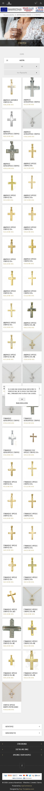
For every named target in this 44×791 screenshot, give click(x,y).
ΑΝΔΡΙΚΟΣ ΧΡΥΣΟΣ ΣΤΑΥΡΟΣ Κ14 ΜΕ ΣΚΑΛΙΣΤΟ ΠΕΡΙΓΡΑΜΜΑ (32, 357)
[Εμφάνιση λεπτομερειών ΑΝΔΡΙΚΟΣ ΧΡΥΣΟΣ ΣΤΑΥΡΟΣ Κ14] (32, 182)
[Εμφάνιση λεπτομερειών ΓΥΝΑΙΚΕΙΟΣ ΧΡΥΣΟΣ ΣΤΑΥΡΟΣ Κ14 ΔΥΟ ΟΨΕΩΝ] (11, 596)
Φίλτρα (22, 60)
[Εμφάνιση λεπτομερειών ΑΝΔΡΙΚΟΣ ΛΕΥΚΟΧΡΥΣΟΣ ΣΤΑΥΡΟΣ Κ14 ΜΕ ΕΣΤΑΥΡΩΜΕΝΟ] (32, 119)
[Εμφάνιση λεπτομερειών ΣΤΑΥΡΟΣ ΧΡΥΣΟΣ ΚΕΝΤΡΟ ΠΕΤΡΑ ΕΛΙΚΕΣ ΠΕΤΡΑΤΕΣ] (11, 692)
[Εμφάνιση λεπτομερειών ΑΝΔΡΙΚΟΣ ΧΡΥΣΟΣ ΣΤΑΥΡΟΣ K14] (32, 150)
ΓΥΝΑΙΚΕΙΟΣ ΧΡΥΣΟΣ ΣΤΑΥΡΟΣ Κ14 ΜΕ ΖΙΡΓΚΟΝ (30, 611)
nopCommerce (26, 786)
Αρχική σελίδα (9, 15)
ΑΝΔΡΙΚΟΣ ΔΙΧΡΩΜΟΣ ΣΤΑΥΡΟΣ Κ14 (10, 101)
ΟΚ (22, 399)
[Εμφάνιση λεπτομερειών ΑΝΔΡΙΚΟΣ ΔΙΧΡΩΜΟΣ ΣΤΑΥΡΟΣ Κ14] (11, 87)
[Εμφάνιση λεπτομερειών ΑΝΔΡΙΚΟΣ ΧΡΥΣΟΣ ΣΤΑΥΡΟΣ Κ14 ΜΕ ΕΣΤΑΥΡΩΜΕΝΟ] (11, 341)
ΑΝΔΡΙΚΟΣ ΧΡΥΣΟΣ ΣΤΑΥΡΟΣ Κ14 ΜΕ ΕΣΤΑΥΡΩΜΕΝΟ (9, 357)
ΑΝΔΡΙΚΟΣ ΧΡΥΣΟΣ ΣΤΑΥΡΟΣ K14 (30, 164)
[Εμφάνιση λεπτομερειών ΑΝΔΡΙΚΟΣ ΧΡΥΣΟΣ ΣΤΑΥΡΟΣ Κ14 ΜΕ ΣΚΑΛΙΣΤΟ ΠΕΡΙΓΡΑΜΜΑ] (32, 341)
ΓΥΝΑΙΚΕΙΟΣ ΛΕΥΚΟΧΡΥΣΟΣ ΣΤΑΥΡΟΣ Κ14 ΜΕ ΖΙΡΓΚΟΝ (11, 420)
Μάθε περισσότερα (22, 403)
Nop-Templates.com (26, 789)
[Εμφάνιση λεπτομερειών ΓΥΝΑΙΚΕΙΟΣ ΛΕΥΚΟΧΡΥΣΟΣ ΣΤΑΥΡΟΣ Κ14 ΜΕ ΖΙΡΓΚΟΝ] (11, 373)
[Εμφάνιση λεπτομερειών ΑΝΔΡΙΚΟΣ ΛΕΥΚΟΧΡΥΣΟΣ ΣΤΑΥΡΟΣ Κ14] (32, 87)
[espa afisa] (22, 12)
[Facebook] (22, 765)
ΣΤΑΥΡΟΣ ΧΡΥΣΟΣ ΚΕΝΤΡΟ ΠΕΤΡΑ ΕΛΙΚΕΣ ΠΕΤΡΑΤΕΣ (10, 707)
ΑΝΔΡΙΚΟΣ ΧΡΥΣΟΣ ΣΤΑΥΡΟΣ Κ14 (30, 196)
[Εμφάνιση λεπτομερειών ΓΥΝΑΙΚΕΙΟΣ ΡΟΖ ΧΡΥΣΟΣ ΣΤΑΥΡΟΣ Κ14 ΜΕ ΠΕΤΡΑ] (32, 437)
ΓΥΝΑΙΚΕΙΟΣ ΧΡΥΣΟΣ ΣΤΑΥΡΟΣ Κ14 (10, 483)
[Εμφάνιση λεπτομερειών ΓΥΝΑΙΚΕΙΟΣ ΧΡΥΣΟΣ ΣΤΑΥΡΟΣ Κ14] (11, 469)
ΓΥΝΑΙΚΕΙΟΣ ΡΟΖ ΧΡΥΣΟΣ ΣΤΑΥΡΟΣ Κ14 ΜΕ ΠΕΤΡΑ (31, 452)
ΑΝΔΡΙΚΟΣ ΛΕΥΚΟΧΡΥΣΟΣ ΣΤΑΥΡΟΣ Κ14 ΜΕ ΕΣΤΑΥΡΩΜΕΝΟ (32, 134)
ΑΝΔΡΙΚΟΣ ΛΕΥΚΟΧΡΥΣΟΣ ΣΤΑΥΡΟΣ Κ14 (32, 102)
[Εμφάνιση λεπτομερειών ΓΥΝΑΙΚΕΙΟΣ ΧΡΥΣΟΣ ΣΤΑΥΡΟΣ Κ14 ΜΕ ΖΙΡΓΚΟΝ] (32, 596)
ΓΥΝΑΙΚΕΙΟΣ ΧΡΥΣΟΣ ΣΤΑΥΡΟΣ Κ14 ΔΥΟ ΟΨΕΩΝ (10, 611)
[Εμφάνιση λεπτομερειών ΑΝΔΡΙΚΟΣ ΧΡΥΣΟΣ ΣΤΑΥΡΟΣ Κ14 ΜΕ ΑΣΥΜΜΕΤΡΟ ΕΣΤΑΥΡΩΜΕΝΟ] (32, 310)
